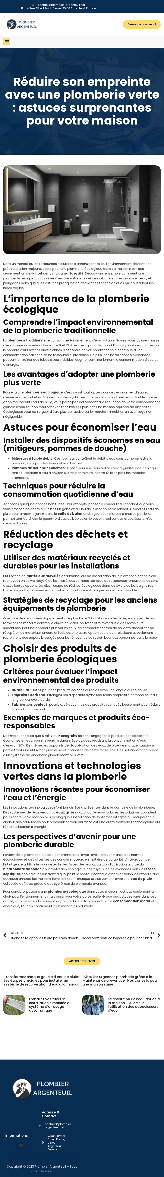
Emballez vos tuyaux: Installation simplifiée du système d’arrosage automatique (50, 1005)
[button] (6, 41)
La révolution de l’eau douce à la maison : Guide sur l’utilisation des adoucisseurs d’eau (134, 1005)
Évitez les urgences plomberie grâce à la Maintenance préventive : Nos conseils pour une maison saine (120, 980)
